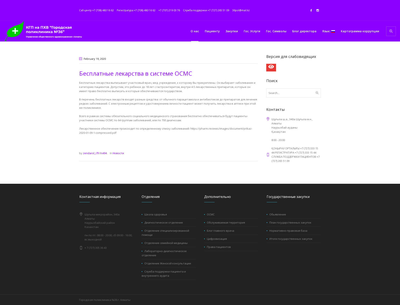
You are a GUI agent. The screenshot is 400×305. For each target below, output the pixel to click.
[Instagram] (317, 10)
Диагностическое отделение (163, 222)
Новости (118, 153)
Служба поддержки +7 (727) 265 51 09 (206, 10)
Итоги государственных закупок (290, 239)
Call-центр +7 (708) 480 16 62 (96, 10)
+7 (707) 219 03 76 (169, 10)
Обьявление (277, 214)
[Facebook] (311, 10)
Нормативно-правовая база (288, 230)
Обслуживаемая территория (226, 222)
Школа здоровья (155, 214)
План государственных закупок (290, 222)
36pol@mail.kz (241, 10)
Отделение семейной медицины (166, 243)
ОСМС (211, 214)
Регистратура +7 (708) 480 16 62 (136, 10)
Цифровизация (217, 239)
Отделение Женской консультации (167, 263)
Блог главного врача (220, 230)
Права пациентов (219, 247)
